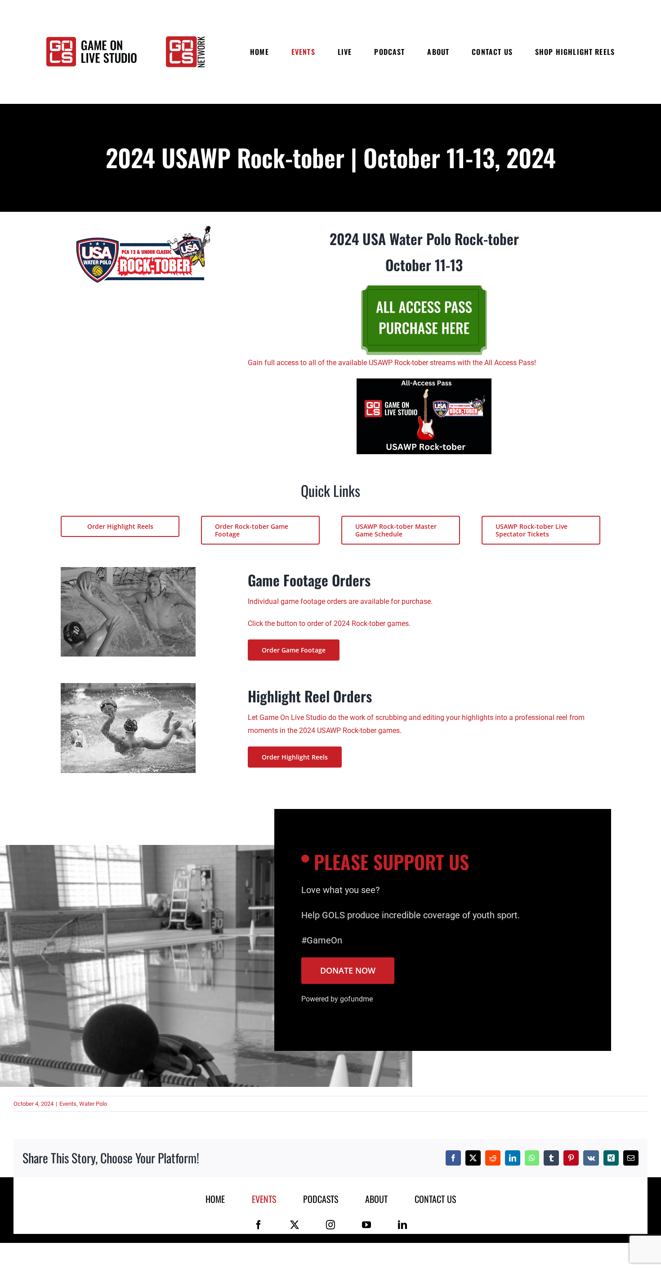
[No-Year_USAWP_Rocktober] (143, 229)
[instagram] (330, 1225)
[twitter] (295, 1225)
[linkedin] (402, 1225)
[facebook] (259, 1225)
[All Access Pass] (424, 381)
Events (67, 1103)
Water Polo (93, 1103)
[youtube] (366, 1225)
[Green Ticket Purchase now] (424, 284)
